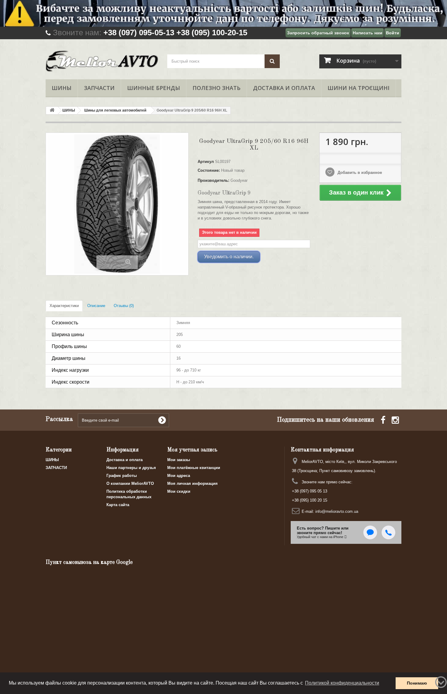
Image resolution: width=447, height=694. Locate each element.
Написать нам (367, 32)
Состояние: (209, 170)
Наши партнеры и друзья (131, 467)
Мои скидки (178, 491)
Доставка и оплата (284, 87)
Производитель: (213, 180)
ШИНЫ (61, 87)
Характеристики (64, 305)
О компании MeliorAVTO (130, 483)
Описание (96, 305)
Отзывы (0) (124, 305)
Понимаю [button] (417, 683)
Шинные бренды (153, 87)
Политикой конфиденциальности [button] (342, 682)
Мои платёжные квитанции (193, 467)
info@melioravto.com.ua (336, 511)
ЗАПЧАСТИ (99, 87)
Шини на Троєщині (358, 87)
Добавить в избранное (359, 172)
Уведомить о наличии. (229, 256)
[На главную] (52, 110)
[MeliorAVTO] (102, 61)
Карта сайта (117, 504)
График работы (121, 475)
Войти (392, 32)
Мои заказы (178, 459)
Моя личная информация (192, 483)
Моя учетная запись (192, 450)
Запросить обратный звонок (318, 32)
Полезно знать (216, 87)
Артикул (206, 161)
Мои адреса (178, 475)
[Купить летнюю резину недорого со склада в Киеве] (223, 13)
